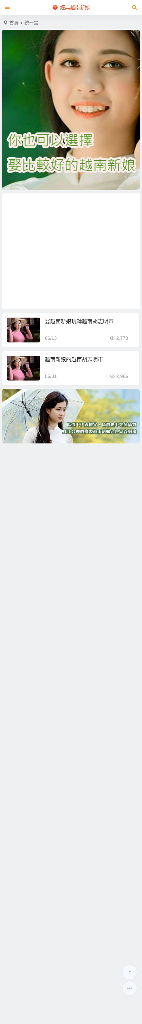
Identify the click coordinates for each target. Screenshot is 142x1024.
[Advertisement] (71, 251)
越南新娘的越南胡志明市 (74, 359)
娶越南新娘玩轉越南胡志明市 (79, 321)
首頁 (13, 23)
